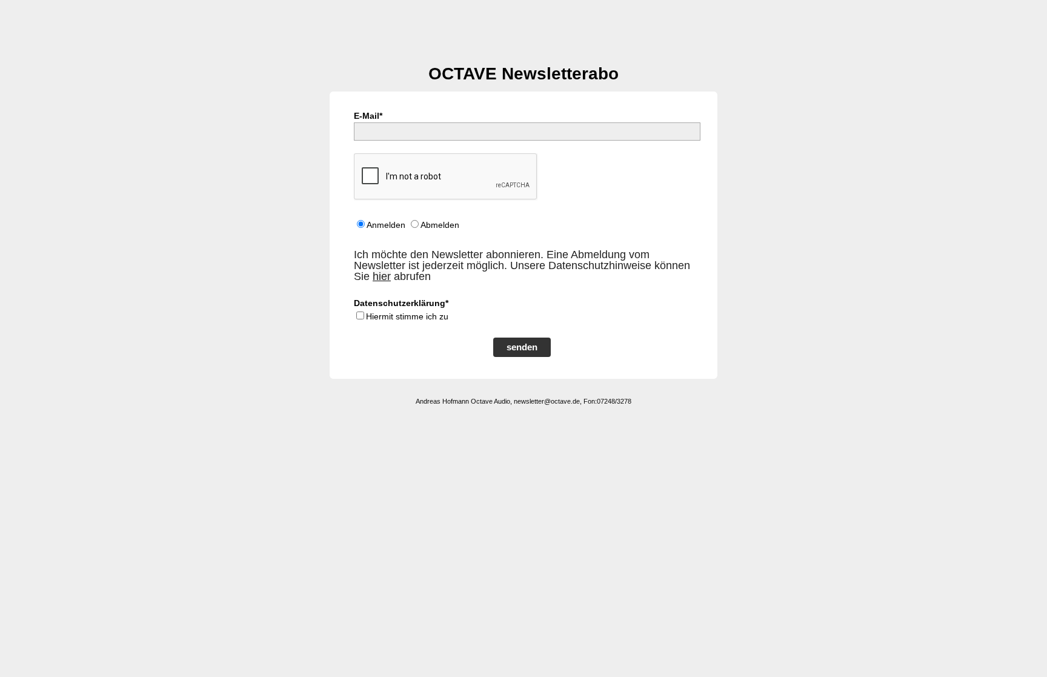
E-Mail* (368, 116)
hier (382, 276)
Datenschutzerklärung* (401, 303)
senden (522, 347)
